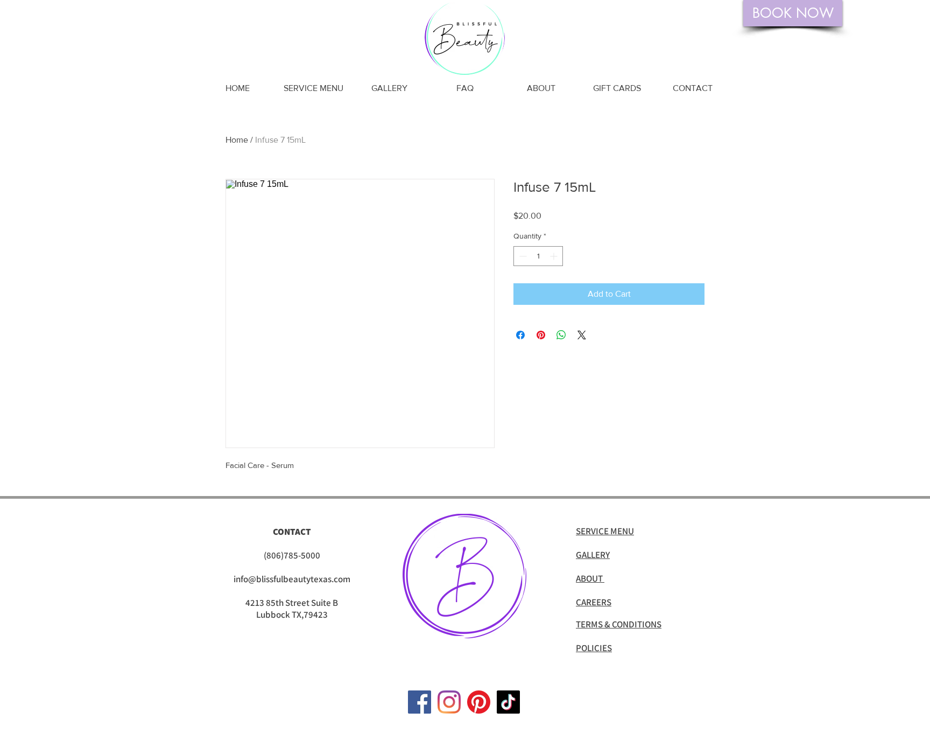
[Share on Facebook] (520, 335)
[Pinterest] (478, 702)
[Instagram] (449, 702)
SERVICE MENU (605, 531)
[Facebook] (419, 702)
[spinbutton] (538, 256)
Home (237, 139)
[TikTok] (508, 702)
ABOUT (590, 578)
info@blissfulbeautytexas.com (292, 579)
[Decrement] (522, 256)
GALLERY (593, 555)
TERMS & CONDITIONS (618, 624)
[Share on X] (581, 335)
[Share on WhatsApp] (561, 335)
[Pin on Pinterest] (540, 335)
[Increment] (554, 256)
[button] (313, 88)
